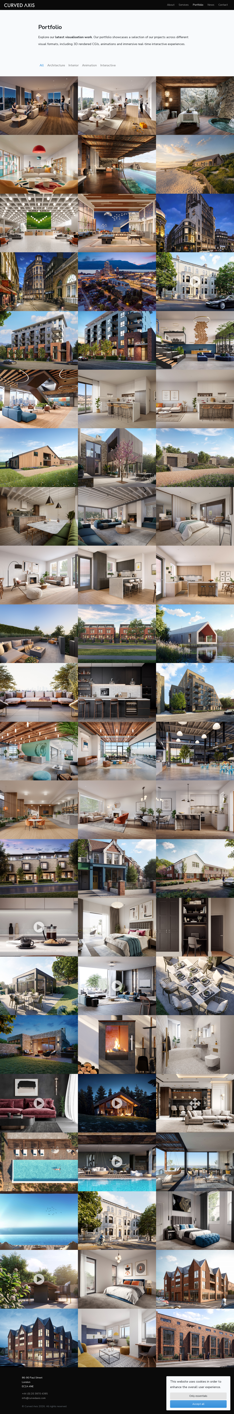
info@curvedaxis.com (34, 1398)
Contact (223, 5)
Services (184, 5)
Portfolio (198, 5)
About (171, 5)
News (210, 5)
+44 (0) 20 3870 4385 (35, 1393)
